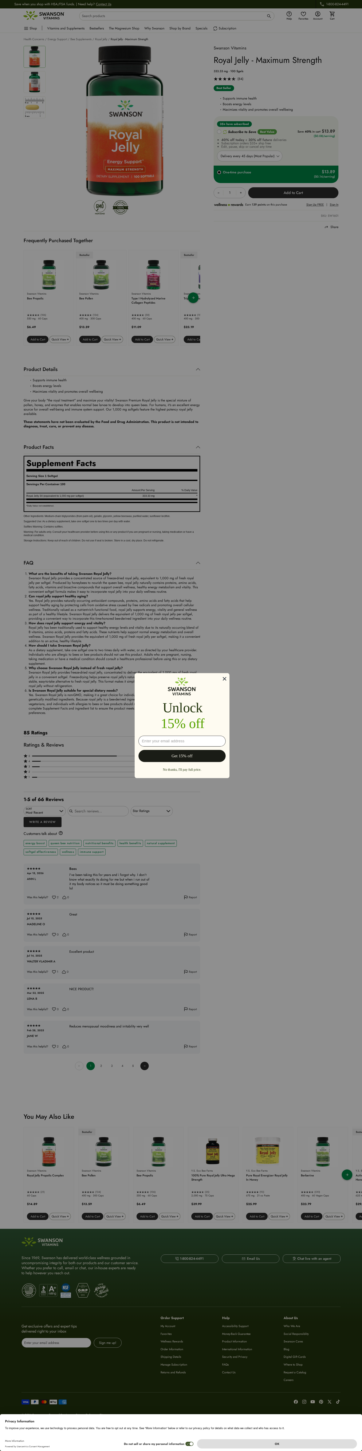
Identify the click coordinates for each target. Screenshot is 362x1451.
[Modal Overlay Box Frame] (182, 725)
